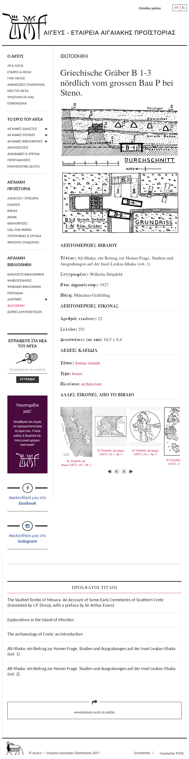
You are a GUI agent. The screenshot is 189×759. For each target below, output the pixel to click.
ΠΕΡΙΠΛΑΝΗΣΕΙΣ (18, 160)
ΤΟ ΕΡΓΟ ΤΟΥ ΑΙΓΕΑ (25, 119)
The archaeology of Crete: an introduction (45, 634)
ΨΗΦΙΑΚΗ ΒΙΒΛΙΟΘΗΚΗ (24, 287)
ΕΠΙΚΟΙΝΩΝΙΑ (17, 103)
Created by (172, 753)
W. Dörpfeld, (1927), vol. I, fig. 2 (110, 452)
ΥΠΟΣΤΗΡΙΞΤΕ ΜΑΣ (20, 97)
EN (176, 7)
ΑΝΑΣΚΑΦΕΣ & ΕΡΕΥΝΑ (23, 154)
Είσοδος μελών (150, 8)
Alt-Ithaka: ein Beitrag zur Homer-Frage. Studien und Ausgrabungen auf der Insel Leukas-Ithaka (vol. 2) (91, 672)
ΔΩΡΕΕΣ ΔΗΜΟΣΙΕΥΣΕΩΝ (24, 312)
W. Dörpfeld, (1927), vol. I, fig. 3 (145, 452)
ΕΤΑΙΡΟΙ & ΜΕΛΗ (19, 72)
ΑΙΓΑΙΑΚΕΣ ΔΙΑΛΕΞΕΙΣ (22, 129)
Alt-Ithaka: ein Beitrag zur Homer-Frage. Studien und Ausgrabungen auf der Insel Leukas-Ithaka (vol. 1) (91, 652)
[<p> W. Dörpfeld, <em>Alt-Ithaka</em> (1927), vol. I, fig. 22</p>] (122, 234)
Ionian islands (87, 363)
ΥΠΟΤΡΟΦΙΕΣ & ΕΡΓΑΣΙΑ (24, 236)
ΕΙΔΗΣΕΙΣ (13, 205)
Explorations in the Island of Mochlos (40, 620)
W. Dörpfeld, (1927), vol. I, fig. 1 (76, 463)
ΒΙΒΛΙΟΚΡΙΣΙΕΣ (17, 223)
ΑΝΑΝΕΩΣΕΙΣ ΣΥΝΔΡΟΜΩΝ (26, 84)
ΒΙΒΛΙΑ (12, 211)
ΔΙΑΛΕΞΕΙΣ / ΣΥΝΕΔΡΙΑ (22, 198)
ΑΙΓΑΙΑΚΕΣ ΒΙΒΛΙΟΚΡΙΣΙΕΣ (25, 141)
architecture (91, 384)
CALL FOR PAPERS (19, 230)
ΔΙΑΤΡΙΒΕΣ (14, 299)
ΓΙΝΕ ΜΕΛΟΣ (16, 78)
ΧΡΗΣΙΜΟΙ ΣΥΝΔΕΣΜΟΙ (23, 242)
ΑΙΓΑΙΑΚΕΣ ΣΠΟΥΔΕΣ (21, 135)
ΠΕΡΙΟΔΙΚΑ (15, 293)
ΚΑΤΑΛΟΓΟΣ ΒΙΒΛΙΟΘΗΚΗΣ (25, 274)
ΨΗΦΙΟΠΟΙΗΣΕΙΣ (19, 280)
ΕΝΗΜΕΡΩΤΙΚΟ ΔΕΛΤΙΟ (23, 166)
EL (183, 7)
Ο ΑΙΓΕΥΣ (15, 56)
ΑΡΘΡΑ (12, 217)
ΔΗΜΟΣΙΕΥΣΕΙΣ (17, 147)
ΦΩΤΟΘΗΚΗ (16, 306)
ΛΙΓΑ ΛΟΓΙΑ (15, 66)
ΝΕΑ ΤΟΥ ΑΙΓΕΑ (18, 91)
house (77, 373)
